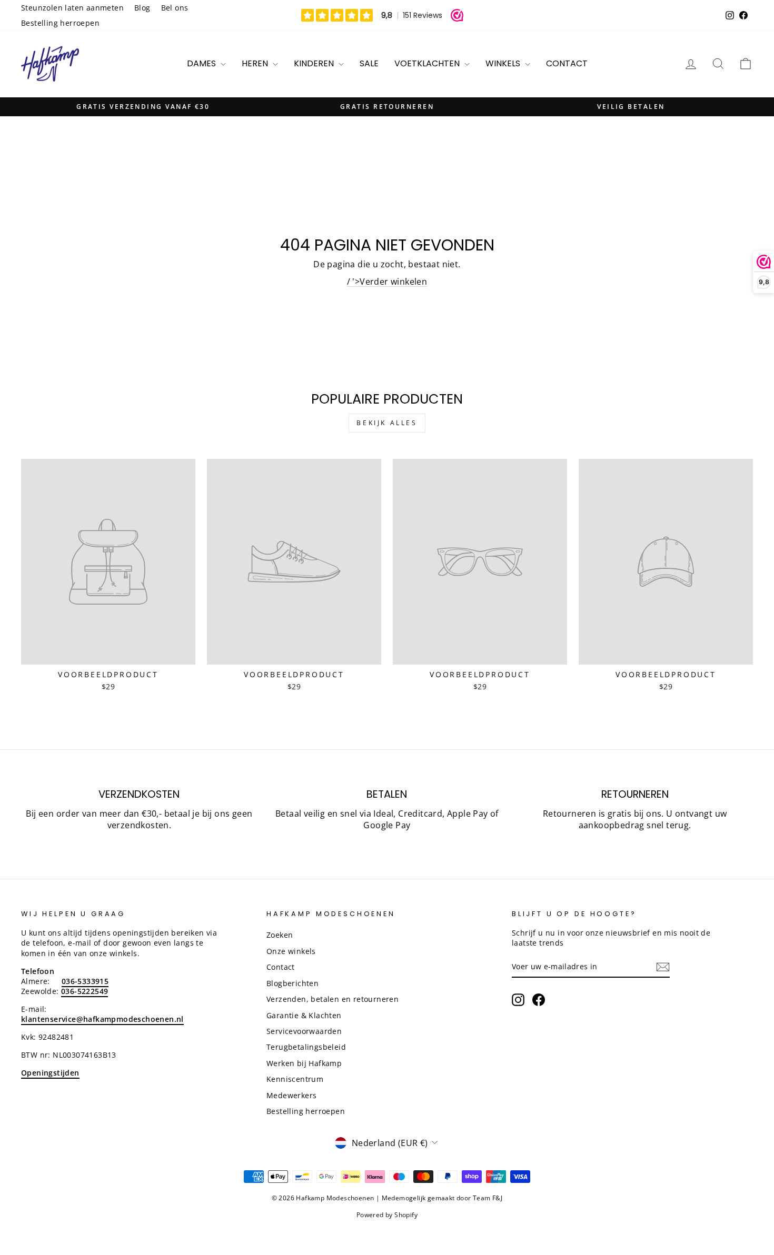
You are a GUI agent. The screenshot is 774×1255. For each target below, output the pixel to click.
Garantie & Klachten (304, 1015)
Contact (567, 63)
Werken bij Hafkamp (304, 1063)
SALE (369, 63)
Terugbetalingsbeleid (306, 1047)
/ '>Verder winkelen (387, 281)
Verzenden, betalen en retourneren (332, 999)
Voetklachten (428, 63)
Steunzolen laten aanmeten (72, 8)
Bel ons (174, 8)
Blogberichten (292, 983)
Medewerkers (291, 1095)
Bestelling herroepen (60, 23)
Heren (256, 63)
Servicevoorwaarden (304, 1031)
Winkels (503, 63)
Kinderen (315, 63)
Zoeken (279, 935)
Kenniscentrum (294, 1079)
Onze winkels (291, 951)
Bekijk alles (386, 422)
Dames (202, 63)
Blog (142, 8)
